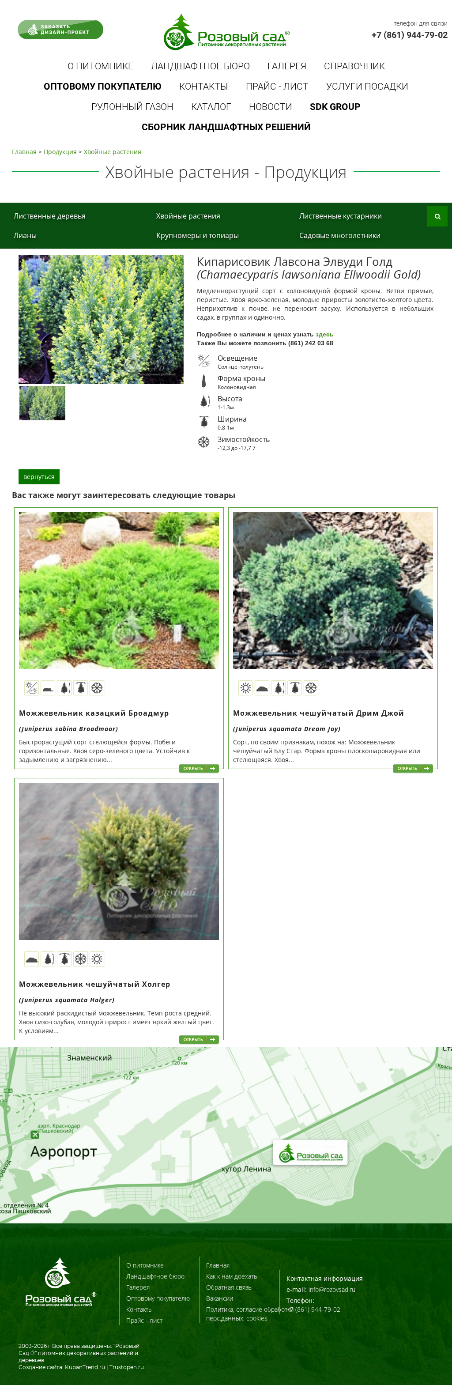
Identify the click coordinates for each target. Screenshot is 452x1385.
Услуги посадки (367, 86)
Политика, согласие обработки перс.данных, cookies (250, 1313)
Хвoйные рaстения (112, 151)
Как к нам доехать (231, 1276)
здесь (325, 334)
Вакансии (219, 1298)
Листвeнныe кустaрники (340, 216)
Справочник (354, 66)
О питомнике (100, 66)
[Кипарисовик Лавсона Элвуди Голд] (42, 402)
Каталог (211, 107)
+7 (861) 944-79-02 (410, 35)
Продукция (60, 151)
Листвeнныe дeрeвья (50, 216)
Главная (24, 151)
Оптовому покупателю (158, 1298)
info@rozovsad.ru (332, 1289)
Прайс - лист (277, 86)
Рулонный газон (132, 107)
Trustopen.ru (126, 1367)
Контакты (203, 86)
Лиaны (25, 235)
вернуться (39, 476)
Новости (270, 107)
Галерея (286, 66)
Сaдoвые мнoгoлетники (339, 235)
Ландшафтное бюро (200, 66)
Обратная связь (229, 1287)
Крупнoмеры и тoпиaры (197, 235)
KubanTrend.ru (85, 1367)
